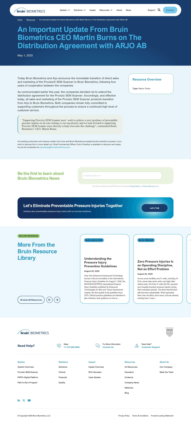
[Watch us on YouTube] (29, 398)
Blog (127, 392)
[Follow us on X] (23, 398)
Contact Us (108, 347)
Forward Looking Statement (162, 416)
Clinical (62, 372)
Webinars (129, 387)
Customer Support (151, 347)
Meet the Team (166, 372)
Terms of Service (149, 186)
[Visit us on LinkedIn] (19, 398)
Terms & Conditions (140, 416)
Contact (170, 10)
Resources (31, 19)
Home (20, 19)
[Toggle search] (159, 10)
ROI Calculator (95, 372)
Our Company (166, 367)
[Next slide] (57, 300)
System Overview (26, 367)
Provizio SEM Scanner (28, 372)
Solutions (63, 367)
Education (129, 372)
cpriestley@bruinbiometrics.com (55, 147)
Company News (132, 382)
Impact (93, 10)
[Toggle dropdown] (69, 10)
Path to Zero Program (27, 382)
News (128, 10)
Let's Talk (154, 208)
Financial (63, 377)
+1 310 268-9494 (72, 347)
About (119, 10)
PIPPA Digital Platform (28, 377)
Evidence (129, 377)
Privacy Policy (134, 186)
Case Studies (94, 377)
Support (151, 10)
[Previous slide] (49, 300)
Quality (62, 382)
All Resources (131, 367)
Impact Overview (96, 367)
